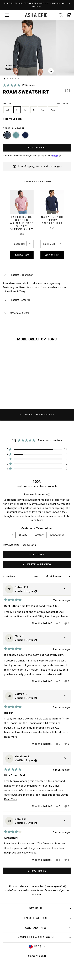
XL (42, 109)
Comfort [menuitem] (39, 535)
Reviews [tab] (11, 545)
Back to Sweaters (39, 415)
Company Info (35, 927)
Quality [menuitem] (23, 535)
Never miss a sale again (36, 937)
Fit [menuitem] (11, 535)
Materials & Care (19, 313)
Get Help (35, 908)
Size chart (63, 103)
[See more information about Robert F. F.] (65, 589)
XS (8, 109)
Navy (25, 135)
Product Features (20, 299)
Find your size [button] (12, 118)
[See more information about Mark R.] (65, 638)
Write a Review (46, 565)
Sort (37, 577)
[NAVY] (25, 137)
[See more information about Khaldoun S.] (65, 758)
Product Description (21, 274)
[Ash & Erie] (36, 15)
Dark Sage (16, 135)
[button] (19, 85)
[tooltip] (48, 494)
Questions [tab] (29, 545)
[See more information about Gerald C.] (65, 821)
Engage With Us (35, 918)
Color (14, 128)
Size (36, 103)
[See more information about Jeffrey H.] (65, 696)
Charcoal (7, 135)
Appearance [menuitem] (57, 535)
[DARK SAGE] (16, 137)
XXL (53, 109)
